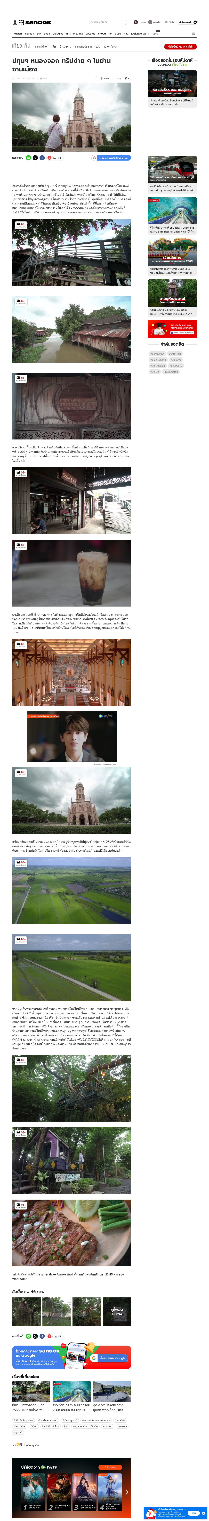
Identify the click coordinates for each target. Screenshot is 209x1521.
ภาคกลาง (107, 1426)
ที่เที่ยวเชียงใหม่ (158, 365)
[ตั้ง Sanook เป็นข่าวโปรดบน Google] (71, 1355)
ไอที (110, 33)
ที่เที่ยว (34, 1426)
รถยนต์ (102, 33)
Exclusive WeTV (140, 33)
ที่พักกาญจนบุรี (157, 353)
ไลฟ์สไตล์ (90, 33)
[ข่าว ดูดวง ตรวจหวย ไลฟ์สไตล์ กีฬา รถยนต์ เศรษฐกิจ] (31, 22)
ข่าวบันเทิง (58, 33)
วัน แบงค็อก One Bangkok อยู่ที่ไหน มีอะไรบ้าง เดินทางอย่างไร (171, 102)
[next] (127, 1492)
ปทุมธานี (18, 1432)
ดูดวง (47, 33)
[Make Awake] (18, 1445)
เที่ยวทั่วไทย (19, 1426)
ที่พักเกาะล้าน (176, 365)
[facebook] (42, 157)
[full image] (26, 1311)
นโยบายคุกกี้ (181, 1516)
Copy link (56, 157)
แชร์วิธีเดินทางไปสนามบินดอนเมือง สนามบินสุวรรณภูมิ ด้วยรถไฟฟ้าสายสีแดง (171, 190)
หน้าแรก (18, 33)
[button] (92, 22)
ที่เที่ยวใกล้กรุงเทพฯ (23, 1420)
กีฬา (68, 33)
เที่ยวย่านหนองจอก (47, 1420)
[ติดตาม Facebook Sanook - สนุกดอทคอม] (172, 328)
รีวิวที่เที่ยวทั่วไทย (50, 1426)
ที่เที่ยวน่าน (176, 359)
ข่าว (39, 33)
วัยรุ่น (118, 33)
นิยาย (155, 33)
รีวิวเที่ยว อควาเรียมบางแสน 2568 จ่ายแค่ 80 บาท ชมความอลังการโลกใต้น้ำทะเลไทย (172, 231)
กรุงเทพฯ (122, 1426)
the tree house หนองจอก (96, 1420)
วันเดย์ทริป (120, 1420)
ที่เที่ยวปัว (155, 371)
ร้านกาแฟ (103, 447)
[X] (35, 157)
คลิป (126, 33)
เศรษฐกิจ (78, 33)
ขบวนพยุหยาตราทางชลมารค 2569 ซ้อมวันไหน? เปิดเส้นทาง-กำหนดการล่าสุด (171, 272)
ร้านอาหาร (54, 1008)
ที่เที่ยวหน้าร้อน (171, 371)
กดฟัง (106, 78)
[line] (28, 157)
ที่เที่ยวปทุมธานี (70, 1420)
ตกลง (194, 1513)
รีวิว (66, 1426)
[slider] (58, 757)
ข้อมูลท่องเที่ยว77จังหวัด (85, 1426)
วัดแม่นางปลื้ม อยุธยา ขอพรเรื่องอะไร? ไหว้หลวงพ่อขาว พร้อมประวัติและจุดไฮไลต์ (171, 313)
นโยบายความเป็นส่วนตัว (166, 1516)
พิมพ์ (45, 78)
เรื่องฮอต (29, 33)
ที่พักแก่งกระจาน (158, 359)
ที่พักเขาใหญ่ (175, 353)
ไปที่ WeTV (110, 1467)
